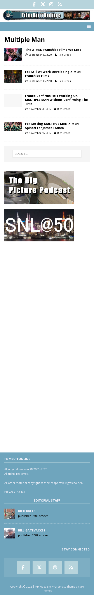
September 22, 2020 (40, 54)
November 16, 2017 (40, 132)
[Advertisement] (47, 293)
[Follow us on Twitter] (43, 4)
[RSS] (60, 4)
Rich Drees (64, 54)
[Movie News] (13, 76)
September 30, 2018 (40, 81)
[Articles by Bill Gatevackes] (9, 536)
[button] (88, 26)
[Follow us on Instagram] (51, 4)
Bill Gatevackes (31, 530)
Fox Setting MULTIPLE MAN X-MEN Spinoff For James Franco (52, 126)
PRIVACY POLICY (14, 492)
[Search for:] (47, 154)
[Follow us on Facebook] (34, 4)
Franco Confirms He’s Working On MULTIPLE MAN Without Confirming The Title (56, 100)
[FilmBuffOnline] (47, 19)
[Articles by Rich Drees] (9, 517)
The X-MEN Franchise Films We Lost (53, 50)
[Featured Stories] (13, 54)
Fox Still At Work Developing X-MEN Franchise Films (53, 74)
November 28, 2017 (40, 108)
